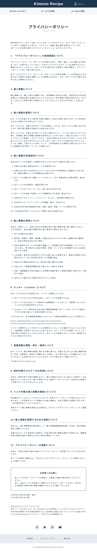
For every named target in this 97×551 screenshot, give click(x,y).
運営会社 (67, 538)
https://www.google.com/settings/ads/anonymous (36, 321)
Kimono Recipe (48, 4)
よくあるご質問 (78, 11)
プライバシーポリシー (48, 538)
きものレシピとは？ (18, 11)
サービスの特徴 (48, 11)
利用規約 (30, 538)
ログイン (81, 4)
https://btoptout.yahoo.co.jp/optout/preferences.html (38, 323)
